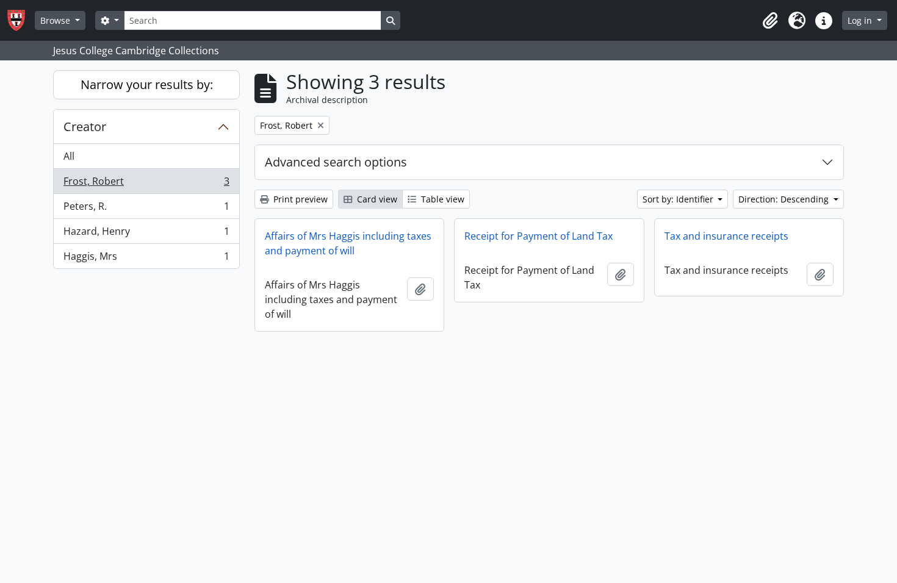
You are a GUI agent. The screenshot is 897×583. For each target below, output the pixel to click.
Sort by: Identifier (679, 199)
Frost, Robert (146, 184)
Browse (56, 20)
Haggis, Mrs (146, 258)
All (68, 156)
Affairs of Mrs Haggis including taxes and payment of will (348, 243)
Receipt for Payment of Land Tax (538, 236)
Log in (861, 20)
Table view (441, 199)
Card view (376, 199)
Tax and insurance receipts (726, 236)
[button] (770, 20)
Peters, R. (146, 209)
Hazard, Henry (146, 234)
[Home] (21, 20)
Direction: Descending (784, 199)
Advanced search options (336, 162)
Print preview (299, 199)
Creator (84, 126)
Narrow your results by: (147, 84)
